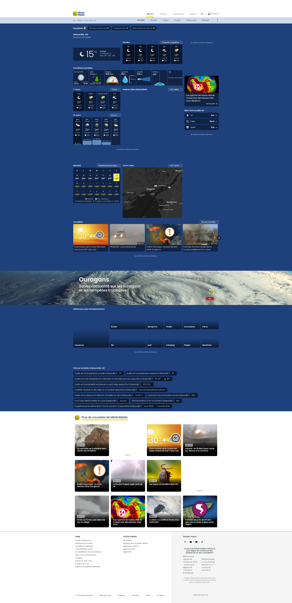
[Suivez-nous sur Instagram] (191, 542)
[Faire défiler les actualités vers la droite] (219, 238)
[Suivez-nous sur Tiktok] (202, 542)
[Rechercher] (202, 14)
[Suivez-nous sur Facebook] (185, 542)
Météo (80, 20)
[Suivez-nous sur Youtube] (196, 542)
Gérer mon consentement (85, 555)
